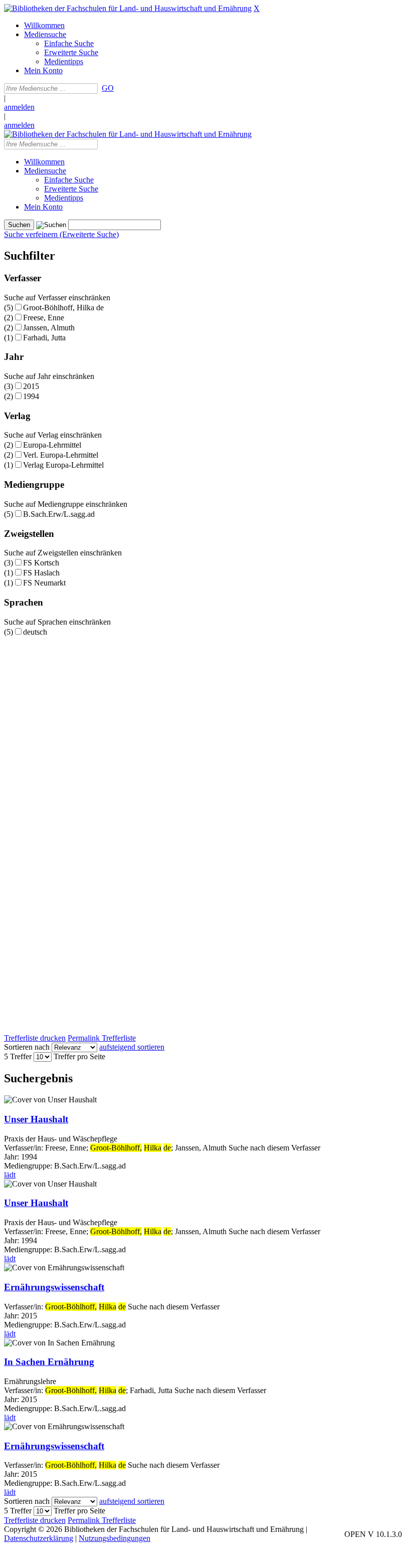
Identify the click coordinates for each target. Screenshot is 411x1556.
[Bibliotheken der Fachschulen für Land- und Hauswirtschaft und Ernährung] (128, 8)
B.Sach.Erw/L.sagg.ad (59, 514)
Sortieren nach (27, 1047)
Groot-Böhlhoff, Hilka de (63, 307)
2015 (31, 386)
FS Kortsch (41, 562)
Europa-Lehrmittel (52, 445)
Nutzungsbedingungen (114, 1538)
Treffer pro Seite (79, 1056)
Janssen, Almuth (49, 327)
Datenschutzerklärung (38, 1538)
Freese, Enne (43, 317)
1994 (31, 396)
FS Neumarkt (44, 582)
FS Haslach (41, 572)
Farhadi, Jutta (44, 337)
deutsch (35, 632)
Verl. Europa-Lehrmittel (60, 455)
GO (108, 88)
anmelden (19, 107)
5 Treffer (18, 1056)
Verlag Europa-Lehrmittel (63, 465)
